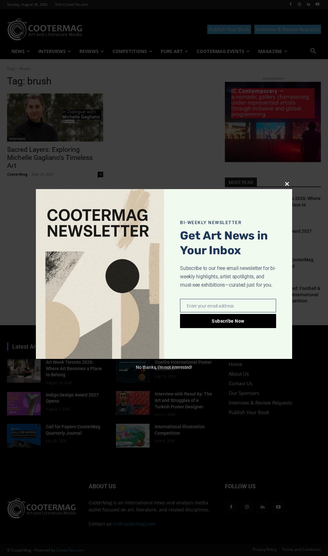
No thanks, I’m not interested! (164, 367)
